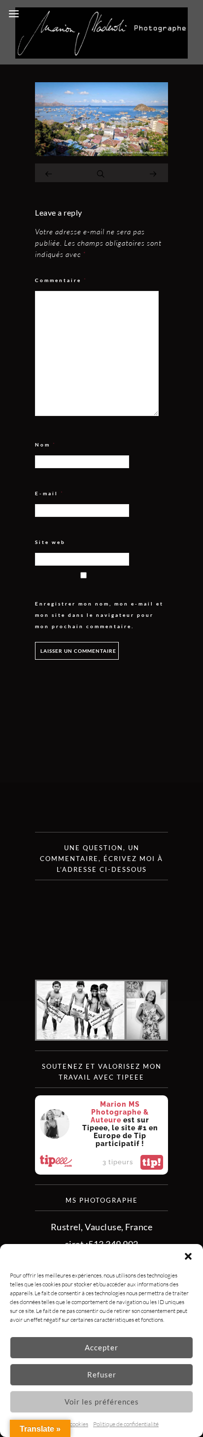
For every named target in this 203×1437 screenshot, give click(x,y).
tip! (151, 1162)
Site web (50, 542)
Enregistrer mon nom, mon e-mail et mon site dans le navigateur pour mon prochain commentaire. (99, 615)
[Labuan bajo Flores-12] (101, 152)
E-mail (49, 493)
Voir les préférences (102, 1401)
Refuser (101, 1374)
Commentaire (61, 280)
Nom (45, 445)
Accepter (101, 1347)
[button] (188, 1256)
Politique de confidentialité (126, 1424)
